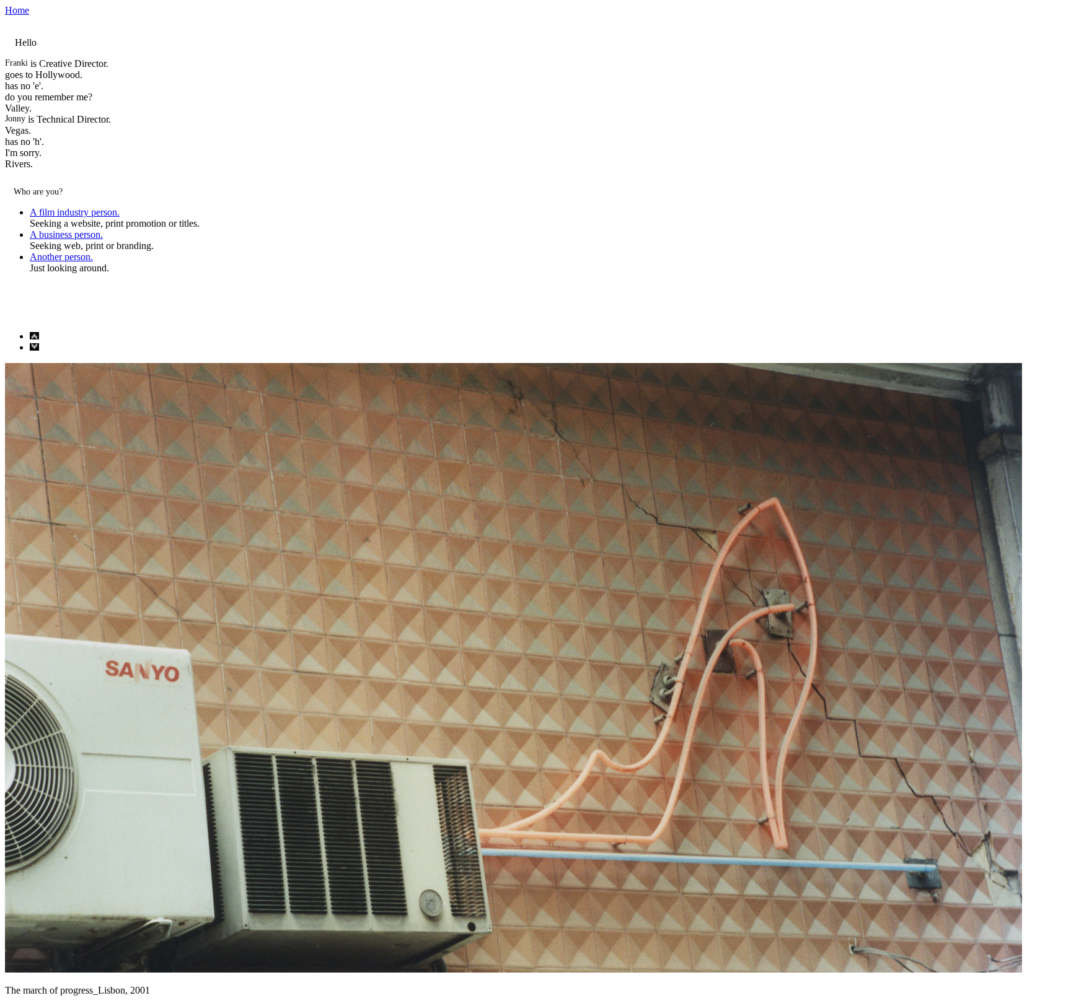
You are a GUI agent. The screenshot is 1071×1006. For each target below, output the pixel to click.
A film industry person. (75, 212)
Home (17, 10)
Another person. (61, 257)
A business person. (66, 234)
